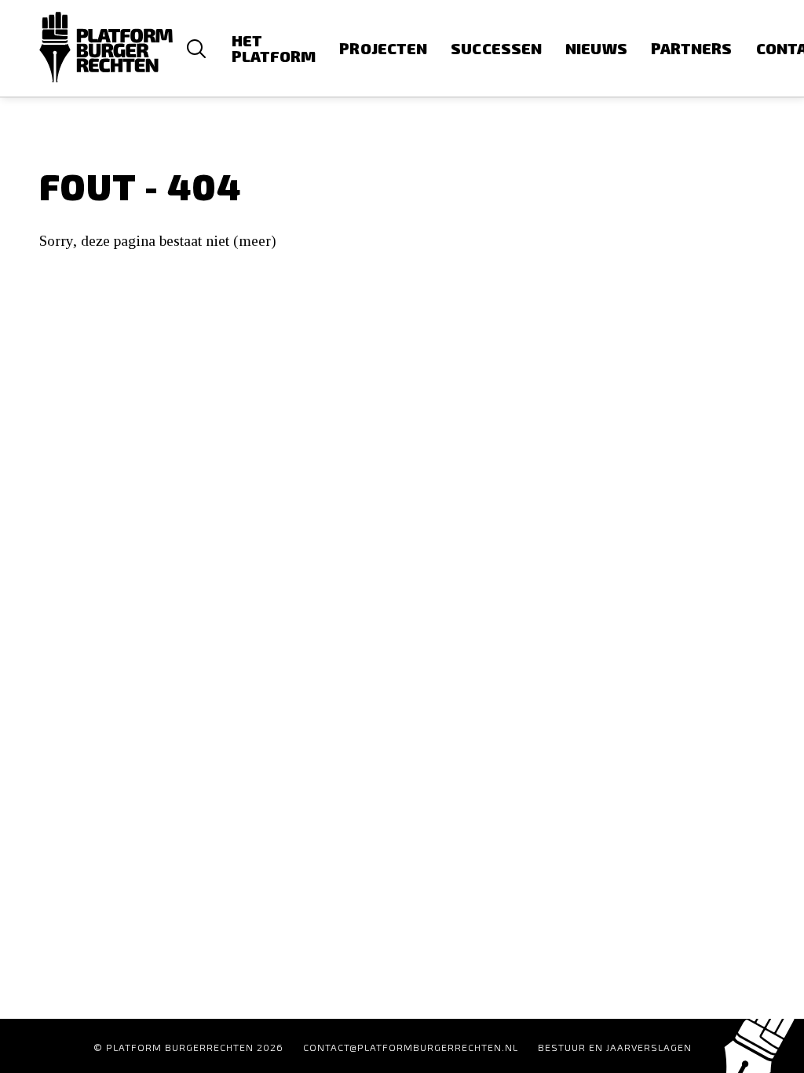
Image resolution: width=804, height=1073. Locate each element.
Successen (496, 48)
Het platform (274, 47)
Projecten (383, 48)
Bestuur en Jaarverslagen (615, 1047)
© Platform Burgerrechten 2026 (188, 1047)
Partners (692, 48)
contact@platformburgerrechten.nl (410, 1047)
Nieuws (596, 48)
